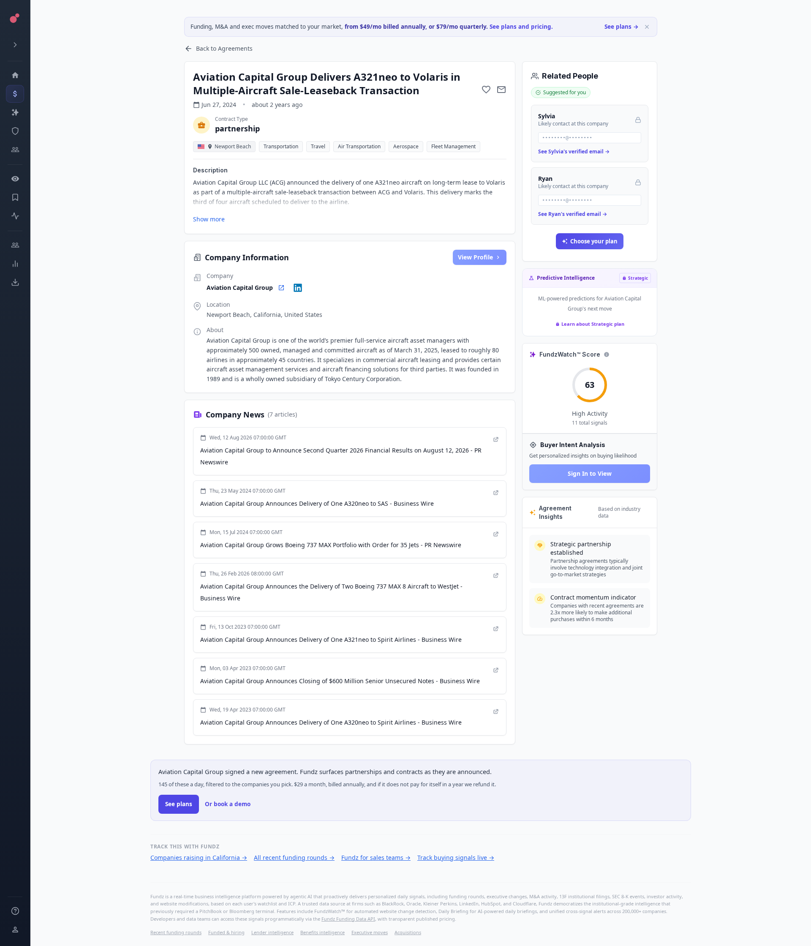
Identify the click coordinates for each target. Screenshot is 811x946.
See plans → (621, 26)
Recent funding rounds (175, 932)
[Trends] (15, 264)
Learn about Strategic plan (592, 324)
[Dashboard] (15, 75)
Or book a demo (227, 804)
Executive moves (369, 932)
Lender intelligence (272, 932)
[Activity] (15, 216)
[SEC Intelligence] (15, 131)
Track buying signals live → (455, 857)
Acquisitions (408, 932)
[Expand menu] (15, 44)
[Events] (15, 94)
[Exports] (15, 282)
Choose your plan (594, 241)
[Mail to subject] (501, 90)
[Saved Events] (15, 197)
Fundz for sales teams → (376, 857)
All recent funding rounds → (294, 857)
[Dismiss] (647, 27)
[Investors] (15, 149)
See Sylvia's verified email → (574, 151)
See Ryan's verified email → (572, 214)
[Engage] (15, 245)
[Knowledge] (15, 911)
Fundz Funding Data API (348, 919)
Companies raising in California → (198, 857)
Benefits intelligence (322, 932)
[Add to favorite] (486, 90)
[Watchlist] (15, 179)
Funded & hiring (226, 932)
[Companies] (15, 112)
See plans (178, 804)
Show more (209, 219)
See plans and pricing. (521, 26)
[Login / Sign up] (15, 929)
